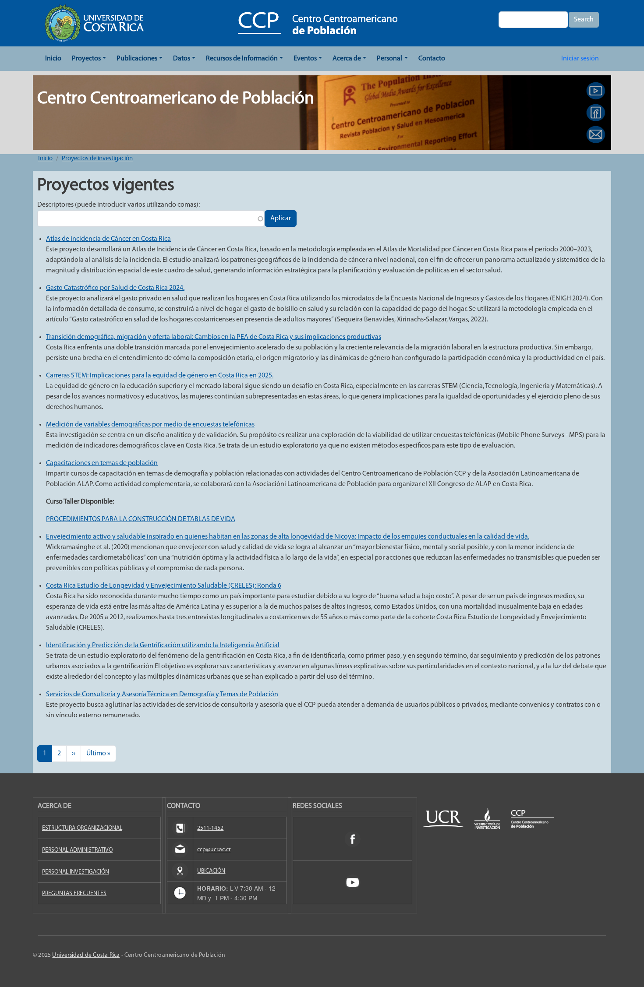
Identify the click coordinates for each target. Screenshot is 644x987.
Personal (389, 58)
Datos (181, 58)
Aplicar (280, 218)
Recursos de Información (242, 58)
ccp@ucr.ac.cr (213, 850)
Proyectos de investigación (97, 158)
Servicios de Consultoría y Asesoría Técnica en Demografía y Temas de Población (162, 694)
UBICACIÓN (211, 871)
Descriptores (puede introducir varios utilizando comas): (118, 204)
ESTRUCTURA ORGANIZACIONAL (82, 828)
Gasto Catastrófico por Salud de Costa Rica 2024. (115, 288)
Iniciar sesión (580, 58)
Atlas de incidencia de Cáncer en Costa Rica (108, 239)
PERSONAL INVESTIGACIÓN (75, 872)
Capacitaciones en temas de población (102, 463)
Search (584, 19)
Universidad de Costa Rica (86, 955)
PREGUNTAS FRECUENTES (74, 893)
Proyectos (86, 58)
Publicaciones (137, 58)
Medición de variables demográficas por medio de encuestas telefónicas (150, 424)
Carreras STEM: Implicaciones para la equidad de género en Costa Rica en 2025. (159, 375)
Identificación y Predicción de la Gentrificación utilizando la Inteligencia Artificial (163, 645)
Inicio (53, 58)
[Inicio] (317, 23)
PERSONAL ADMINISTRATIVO (77, 850)
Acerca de (347, 58)
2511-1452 (210, 828)
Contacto (431, 58)
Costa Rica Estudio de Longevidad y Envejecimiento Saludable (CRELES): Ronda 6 (163, 585)
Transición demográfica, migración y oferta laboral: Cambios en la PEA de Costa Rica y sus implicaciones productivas (213, 337)
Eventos (305, 58)
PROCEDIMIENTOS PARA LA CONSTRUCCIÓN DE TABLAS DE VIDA (140, 519)
